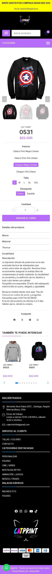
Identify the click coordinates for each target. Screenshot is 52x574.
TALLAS (39, 292)
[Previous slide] (4, 99)
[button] (4, 383)
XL (29, 182)
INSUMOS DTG (9, 491)
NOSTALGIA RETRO (11, 470)
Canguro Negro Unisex (26, 165)
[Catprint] (25, 20)
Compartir (26, 314)
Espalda (31, 193)
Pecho (20, 193)
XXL (36, 182)
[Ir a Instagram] (20, 511)
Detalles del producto (13, 227)
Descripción (8, 258)
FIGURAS (6, 461)
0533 (6, 367)
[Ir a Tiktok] (36, 511)
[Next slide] (47, 99)
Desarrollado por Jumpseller (25, 571)
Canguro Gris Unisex (26, 171)
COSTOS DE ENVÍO (27, 298)
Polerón (26, 146)
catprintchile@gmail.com (17, 424)
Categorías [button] (8, 43)
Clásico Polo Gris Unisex (26, 158)
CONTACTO (8, 444)
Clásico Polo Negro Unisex (26, 151)
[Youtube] (31, 511)
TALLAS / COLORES (11, 439)
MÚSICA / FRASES (10, 479)
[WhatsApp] (26, 511)
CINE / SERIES (8, 465)
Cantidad (26, 204)
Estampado (26, 189)
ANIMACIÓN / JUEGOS (12, 474)
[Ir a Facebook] (16, 511)
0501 (32, 367)
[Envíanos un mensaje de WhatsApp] (6, 567)
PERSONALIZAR (9, 456)
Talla (26, 178)
